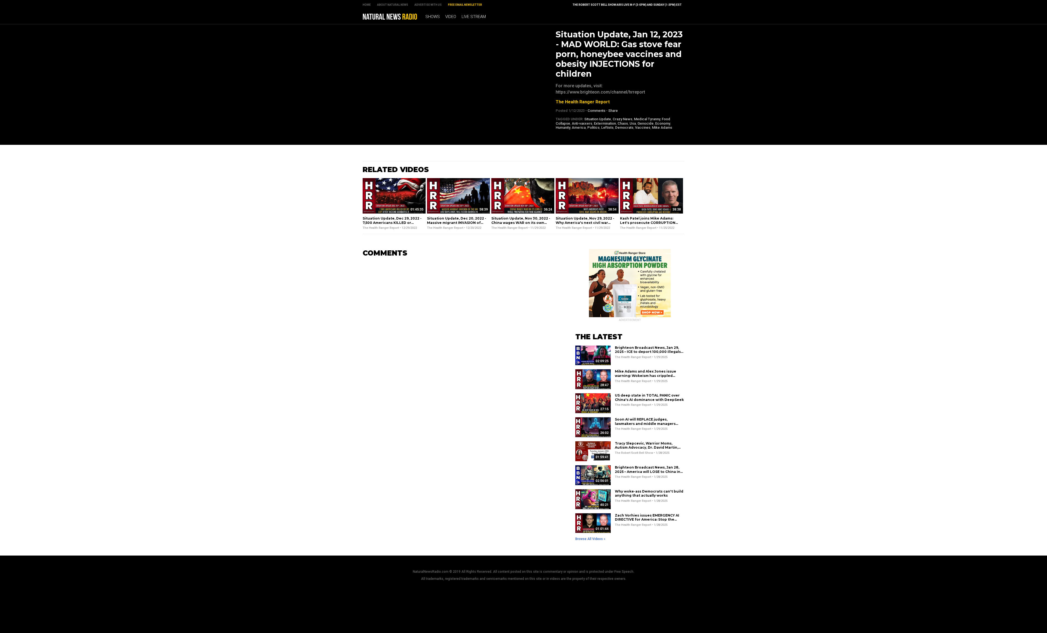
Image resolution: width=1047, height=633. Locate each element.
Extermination (605, 123)
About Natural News (392, 4)
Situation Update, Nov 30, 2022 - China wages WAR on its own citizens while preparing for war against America (521, 224)
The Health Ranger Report (583, 101)
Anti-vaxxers (582, 123)
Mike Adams (662, 127)
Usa (633, 123)
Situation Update (597, 119)
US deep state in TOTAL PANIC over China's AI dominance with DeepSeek (649, 397)
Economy (662, 123)
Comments (596, 111)
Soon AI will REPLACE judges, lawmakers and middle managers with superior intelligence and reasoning (645, 425)
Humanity (563, 127)
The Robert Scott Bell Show (634, 453)
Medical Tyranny (647, 119)
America (579, 127)
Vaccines (642, 127)
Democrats (624, 127)
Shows (432, 16)
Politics (593, 127)
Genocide (645, 123)
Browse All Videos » (590, 539)
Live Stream (474, 16)
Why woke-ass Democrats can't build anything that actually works (649, 493)
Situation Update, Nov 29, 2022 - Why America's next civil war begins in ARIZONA (585, 222)
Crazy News (622, 119)
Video (450, 16)
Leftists (607, 127)
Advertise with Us (428, 4)
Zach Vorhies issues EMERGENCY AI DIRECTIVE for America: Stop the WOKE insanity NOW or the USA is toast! (647, 521)
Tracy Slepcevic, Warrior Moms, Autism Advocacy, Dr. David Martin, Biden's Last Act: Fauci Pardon (646, 447)
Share (613, 111)
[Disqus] (461, 330)
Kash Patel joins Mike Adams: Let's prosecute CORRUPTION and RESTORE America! (647, 222)
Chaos (623, 123)
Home (367, 4)
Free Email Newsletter (465, 4)
